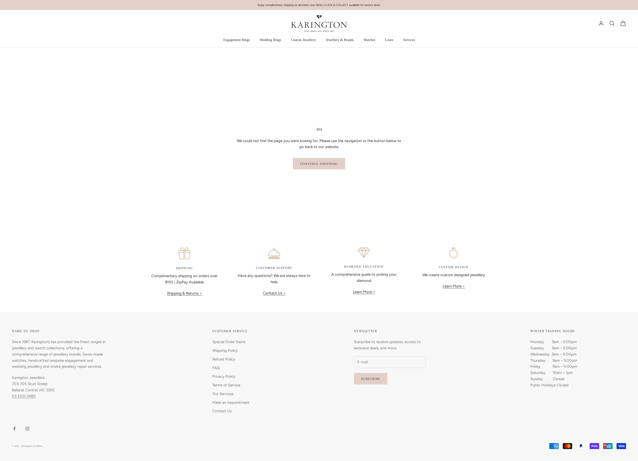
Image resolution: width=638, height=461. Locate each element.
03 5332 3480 (24, 396)
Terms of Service (226, 385)
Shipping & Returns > (184, 293)
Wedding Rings (270, 40)
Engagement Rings (236, 40)
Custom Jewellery (303, 40)
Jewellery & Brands (340, 40)
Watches (369, 40)
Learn (389, 40)
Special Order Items (228, 342)
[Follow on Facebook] (14, 428)
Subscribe (370, 379)
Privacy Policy (224, 376)
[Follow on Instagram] (27, 428)
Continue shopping (319, 164)
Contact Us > (274, 293)
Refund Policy (223, 359)
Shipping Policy (225, 350)
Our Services (223, 394)
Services (409, 40)
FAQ (216, 368)
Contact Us (222, 411)
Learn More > (364, 292)
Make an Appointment (230, 402)
